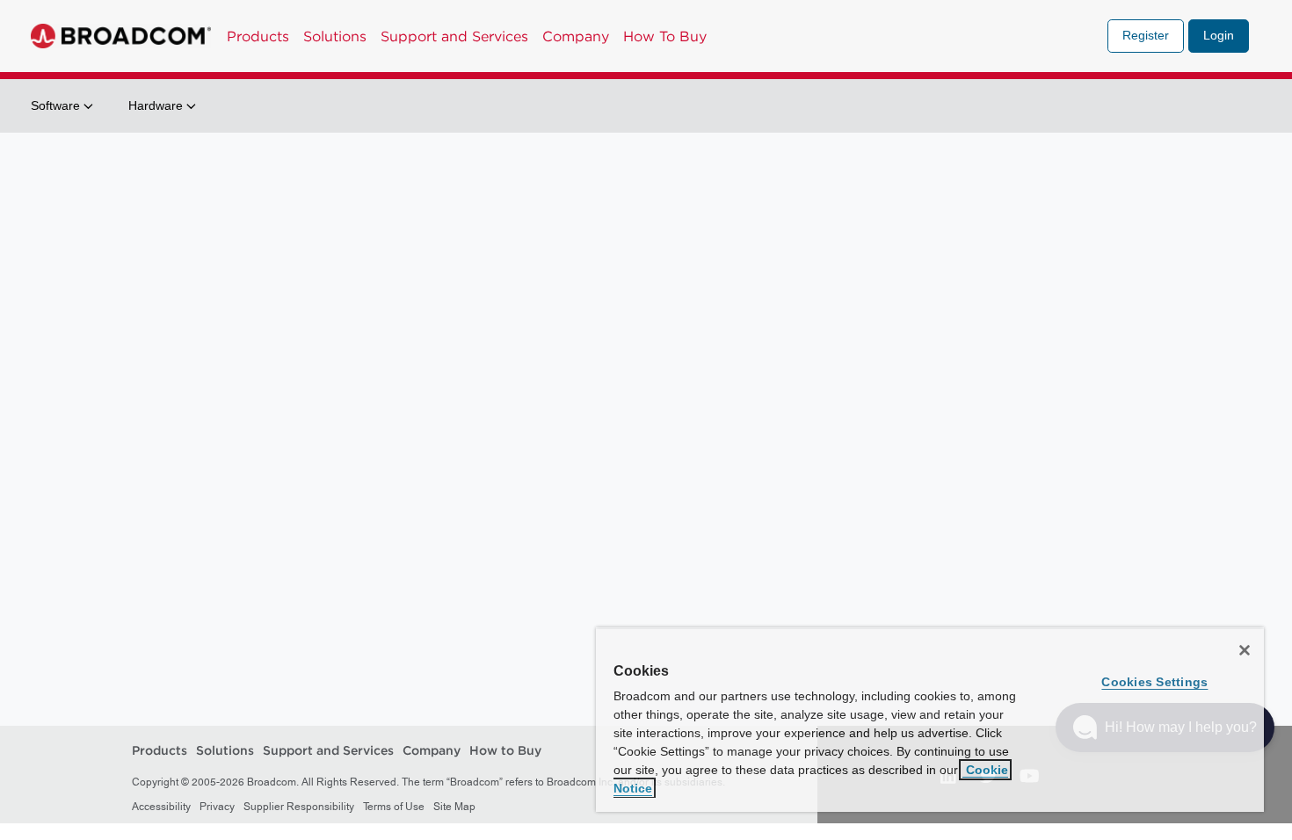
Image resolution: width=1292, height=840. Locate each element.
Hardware (157, 105)
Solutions (335, 36)
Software (57, 105)
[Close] (1244, 650)
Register (1145, 35)
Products (258, 36)
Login (1218, 35)
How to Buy (505, 751)
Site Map (454, 806)
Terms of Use (394, 806)
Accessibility (161, 806)
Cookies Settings (1154, 682)
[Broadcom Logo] (121, 36)
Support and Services (454, 36)
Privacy (217, 806)
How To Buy (665, 36)
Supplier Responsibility (298, 806)
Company (575, 36)
